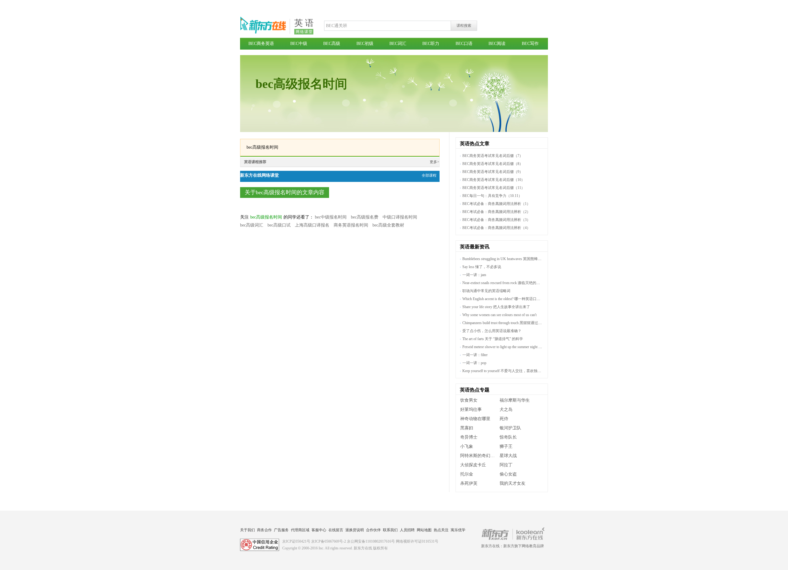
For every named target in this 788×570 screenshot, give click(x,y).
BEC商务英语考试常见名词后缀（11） (493, 188)
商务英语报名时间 (351, 225)
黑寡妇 (466, 428)
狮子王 (506, 446)
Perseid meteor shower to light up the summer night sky (503, 347)
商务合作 (264, 530)
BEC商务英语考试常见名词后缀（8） (492, 164)
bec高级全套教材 (388, 225)
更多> (434, 162)
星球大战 (508, 455)
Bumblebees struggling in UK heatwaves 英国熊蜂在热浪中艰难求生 (514, 259)
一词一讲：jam (474, 275)
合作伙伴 (373, 530)
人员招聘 (407, 530)
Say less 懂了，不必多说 (481, 267)
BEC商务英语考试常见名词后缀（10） (493, 180)
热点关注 (441, 530)
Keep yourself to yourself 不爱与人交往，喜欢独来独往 (505, 371)
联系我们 (390, 530)
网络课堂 (304, 32)
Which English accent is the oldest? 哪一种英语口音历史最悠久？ (512, 299)
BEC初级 (364, 43)
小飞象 (466, 446)
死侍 (504, 418)
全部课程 (429, 175)
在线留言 (335, 530)
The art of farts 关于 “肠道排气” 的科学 (492, 339)
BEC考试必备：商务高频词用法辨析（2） (496, 212)
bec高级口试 (279, 225)
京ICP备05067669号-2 (328, 541)
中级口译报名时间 (400, 217)
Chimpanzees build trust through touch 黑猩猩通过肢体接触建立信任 (515, 323)
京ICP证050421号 (296, 541)
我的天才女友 (512, 483)
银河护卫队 (510, 428)
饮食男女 (468, 400)
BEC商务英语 (261, 43)
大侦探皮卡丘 (473, 465)
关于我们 (247, 530)
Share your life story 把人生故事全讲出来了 (496, 307)
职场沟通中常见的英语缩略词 (486, 291)
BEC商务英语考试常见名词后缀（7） (492, 156)
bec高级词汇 (251, 225)
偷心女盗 (508, 474)
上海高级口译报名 (312, 225)
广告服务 (281, 530)
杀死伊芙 (468, 483)
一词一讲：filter (475, 355)
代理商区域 (300, 530)
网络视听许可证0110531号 (417, 541)
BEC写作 (530, 43)
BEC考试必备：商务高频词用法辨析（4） (496, 228)
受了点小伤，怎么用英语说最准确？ (491, 331)
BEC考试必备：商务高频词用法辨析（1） (496, 204)
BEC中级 (298, 43)
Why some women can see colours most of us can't (499, 315)
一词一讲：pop (474, 363)
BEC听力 (430, 43)
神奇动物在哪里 (475, 418)
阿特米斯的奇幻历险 (479, 455)
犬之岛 (506, 409)
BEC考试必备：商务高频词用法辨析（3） (496, 220)
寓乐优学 (458, 530)
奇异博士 (468, 437)
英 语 (304, 23)
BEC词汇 (397, 43)
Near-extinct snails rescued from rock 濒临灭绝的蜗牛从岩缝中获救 (514, 283)
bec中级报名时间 (331, 217)
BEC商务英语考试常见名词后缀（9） (492, 172)
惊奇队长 (508, 437)
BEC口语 (464, 43)
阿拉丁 (506, 465)
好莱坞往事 (471, 409)
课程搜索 (463, 25)
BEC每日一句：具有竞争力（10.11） (492, 196)
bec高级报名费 (364, 217)
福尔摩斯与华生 (515, 400)
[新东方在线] (263, 32)
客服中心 (319, 530)
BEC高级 (331, 43)
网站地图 (424, 530)
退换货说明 (354, 530)
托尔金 (466, 474)
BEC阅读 (496, 43)
